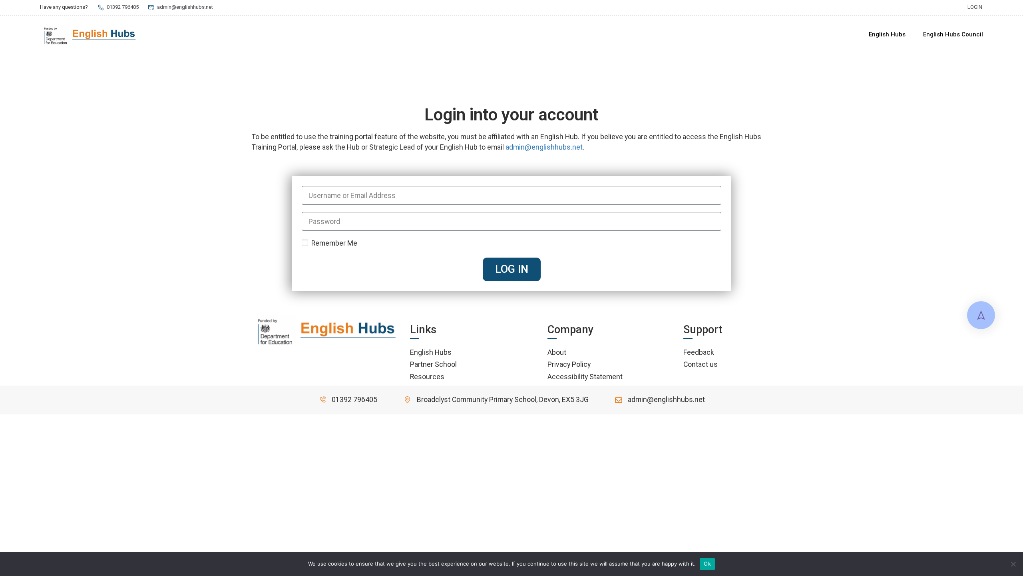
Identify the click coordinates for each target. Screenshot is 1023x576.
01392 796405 (123, 7)
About (556, 352)
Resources (427, 376)
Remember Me (333, 243)
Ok (707, 563)
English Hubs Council (953, 34)
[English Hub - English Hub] (90, 35)
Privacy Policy (569, 364)
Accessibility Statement (585, 376)
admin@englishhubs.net (185, 7)
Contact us (700, 364)
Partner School (433, 364)
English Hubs (887, 34)
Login (974, 7)
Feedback (698, 352)
